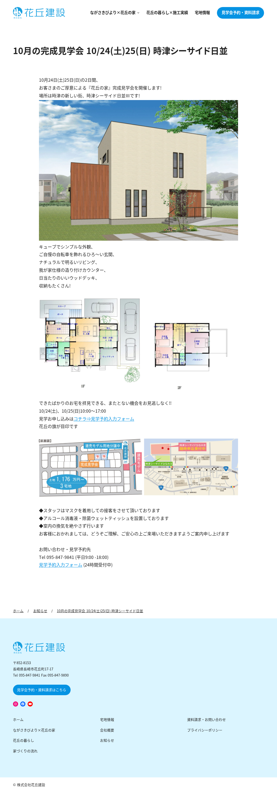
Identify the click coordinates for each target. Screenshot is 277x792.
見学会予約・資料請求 (240, 12)
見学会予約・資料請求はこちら (41, 690)
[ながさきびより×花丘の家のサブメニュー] (137, 13)
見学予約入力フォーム (112, 419)
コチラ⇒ (82, 419)
